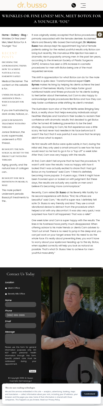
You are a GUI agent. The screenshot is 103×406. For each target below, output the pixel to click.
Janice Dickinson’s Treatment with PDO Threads (13, 123)
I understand (89, 394)
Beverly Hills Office (16, 293)
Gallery (15, 34)
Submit (32, 371)
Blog (23, 34)
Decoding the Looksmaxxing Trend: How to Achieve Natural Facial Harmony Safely (14, 69)
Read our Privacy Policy (50, 399)
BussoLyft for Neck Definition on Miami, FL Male (15, 182)
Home (5, 34)
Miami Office (14, 288)
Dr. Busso (61, 192)
